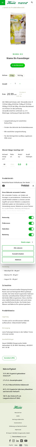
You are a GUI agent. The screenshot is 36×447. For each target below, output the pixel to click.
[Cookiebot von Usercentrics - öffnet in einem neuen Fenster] (21, 186)
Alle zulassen (18, 248)
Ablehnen (18, 259)
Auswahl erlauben (18, 254)
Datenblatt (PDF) (9, 358)
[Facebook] (10, 441)
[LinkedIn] (18, 441)
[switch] (31, 223)
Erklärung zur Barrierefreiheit (18, 426)
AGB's (18, 416)
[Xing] (22, 441)
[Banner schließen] (33, 185)
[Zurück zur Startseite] (18, 408)
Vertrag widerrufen (18, 419)
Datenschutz (18, 423)
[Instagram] (14, 441)
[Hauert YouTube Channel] (25, 441)
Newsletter (18, 412)
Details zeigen (25, 242)
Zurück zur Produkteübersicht (13, 7)
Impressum (18, 429)
